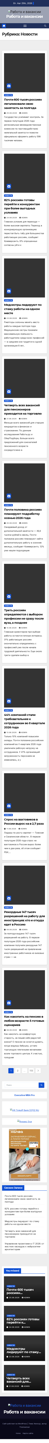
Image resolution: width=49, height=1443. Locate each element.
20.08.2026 (12, 523)
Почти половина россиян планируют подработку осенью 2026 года (23, 514)
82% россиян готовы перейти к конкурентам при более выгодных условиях (23, 1211)
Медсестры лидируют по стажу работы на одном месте (23, 309)
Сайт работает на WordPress (14, 1424)
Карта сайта (28, 1433)
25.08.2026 (12, 113)
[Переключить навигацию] (25, 26)
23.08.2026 (12, 318)
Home (18, 1433)
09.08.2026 (12, 930)
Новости (8, 95)
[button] (45, 25)
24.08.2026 (12, 218)
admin (25, 113)
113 (31, 1070)
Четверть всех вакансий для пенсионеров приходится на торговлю (23, 409)
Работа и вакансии (24, 16)
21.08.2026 (12, 419)
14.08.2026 (12, 628)
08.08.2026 (12, 1030)
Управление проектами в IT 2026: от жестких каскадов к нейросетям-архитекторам (24, 1246)
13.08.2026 (12, 732)
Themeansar (24, 1427)
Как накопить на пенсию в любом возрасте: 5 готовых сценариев (24, 1021)
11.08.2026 (12, 829)
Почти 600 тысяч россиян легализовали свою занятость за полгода (23, 104)
